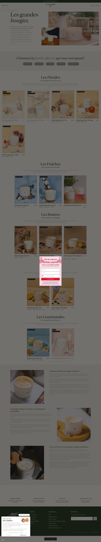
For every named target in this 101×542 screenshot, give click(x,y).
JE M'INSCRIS (50, 279)
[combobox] (43, 276)
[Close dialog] (60, 257)
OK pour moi (23, 535)
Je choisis (8, 535)
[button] (3, 540)
